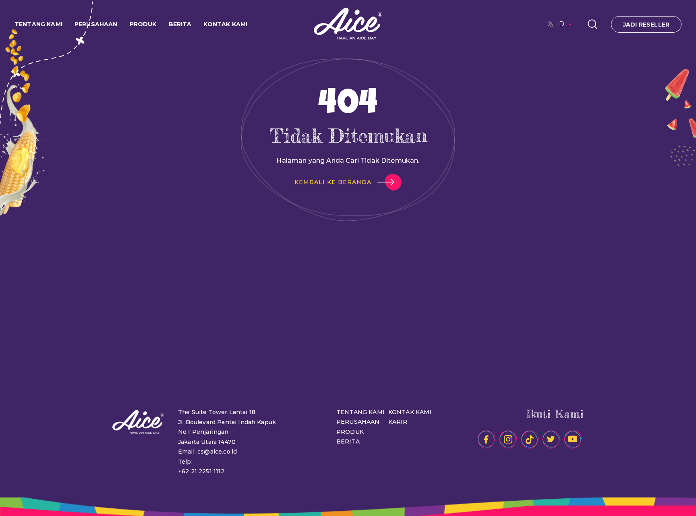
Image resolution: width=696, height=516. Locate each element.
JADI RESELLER (646, 24)
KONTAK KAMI (225, 24)
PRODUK (350, 431)
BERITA (348, 441)
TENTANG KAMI (360, 412)
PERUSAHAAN (358, 421)
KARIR (398, 421)
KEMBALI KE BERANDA (332, 182)
